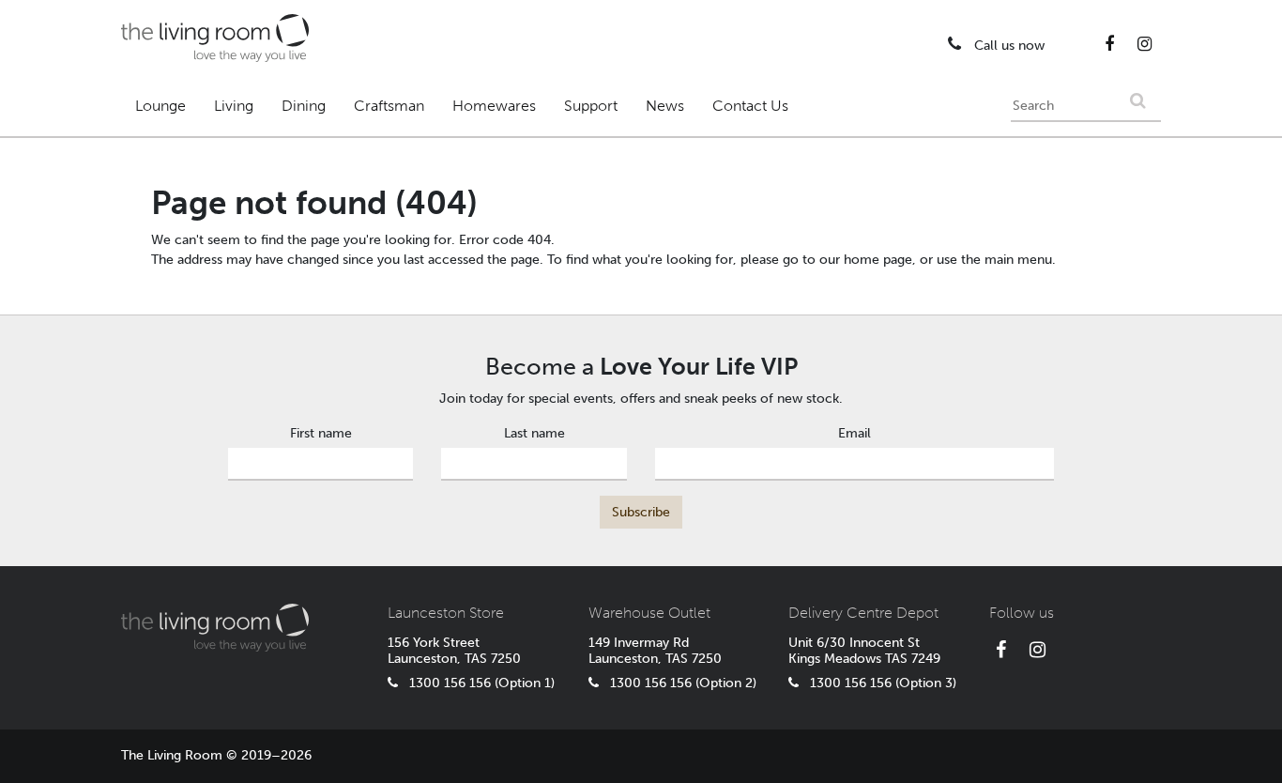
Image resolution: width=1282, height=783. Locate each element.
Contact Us (750, 106)
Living (233, 106)
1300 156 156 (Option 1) (476, 683)
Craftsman (389, 106)
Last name (534, 433)
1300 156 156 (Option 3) (877, 683)
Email (854, 433)
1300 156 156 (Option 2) (677, 683)
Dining (304, 106)
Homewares (494, 106)
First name (321, 433)
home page (878, 260)
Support (591, 106)
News (665, 106)
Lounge (160, 106)
